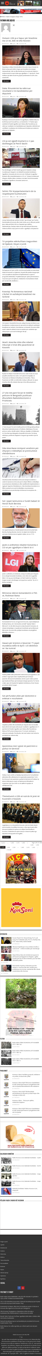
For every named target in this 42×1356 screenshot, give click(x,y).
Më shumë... (6, 81)
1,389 (31, 845)
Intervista (3, 1254)
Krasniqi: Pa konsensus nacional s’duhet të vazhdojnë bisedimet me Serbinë (18, 294)
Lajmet (13, 43)
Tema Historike (4, 1260)
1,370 (17, 843)
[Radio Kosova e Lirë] (21, 3)
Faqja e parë (4, 1241)
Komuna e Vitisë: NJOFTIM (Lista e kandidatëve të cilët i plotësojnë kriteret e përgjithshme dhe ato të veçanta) (25, 1110)
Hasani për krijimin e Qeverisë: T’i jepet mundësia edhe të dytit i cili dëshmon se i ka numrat (20, 646)
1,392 (8, 847)
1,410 (27, 847)
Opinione (3, 1276)
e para (3, 843)
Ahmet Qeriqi (4, 1272)
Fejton (2, 1269)
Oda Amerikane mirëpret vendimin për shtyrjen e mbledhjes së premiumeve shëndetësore (20, 451)
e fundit (9, 850)
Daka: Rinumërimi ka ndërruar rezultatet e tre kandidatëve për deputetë (17, 91)
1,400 (22, 847)
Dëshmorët (3, 1248)
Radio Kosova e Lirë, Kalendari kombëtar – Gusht (26, 1157)
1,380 (23, 843)
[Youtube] (22, 1287)
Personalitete (4, 1263)
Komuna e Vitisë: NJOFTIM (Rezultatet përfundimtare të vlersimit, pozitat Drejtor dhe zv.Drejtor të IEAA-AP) (25, 1093)
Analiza (2, 1251)
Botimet (2, 1266)
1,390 (37, 845)
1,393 (13, 847)
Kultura (2, 1257)
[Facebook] (19, 1287)
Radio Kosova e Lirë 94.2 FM (21, 1334)
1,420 (33, 847)
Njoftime (3, 1279)
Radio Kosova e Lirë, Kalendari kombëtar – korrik (26, 1166)
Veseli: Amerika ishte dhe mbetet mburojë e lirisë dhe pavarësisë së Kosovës (18, 345)
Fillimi (3, 16)
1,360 (12, 843)
